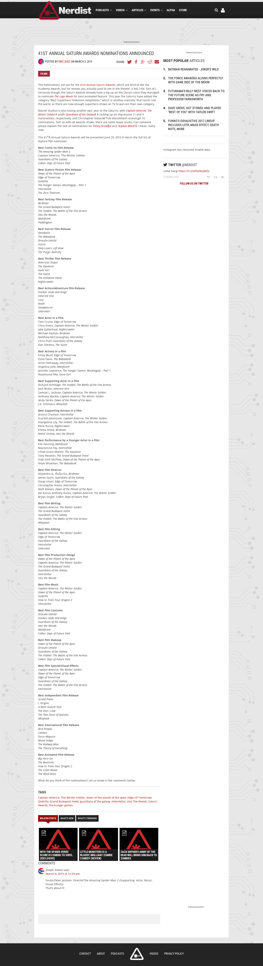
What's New (67, 818)
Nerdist (65, 11)
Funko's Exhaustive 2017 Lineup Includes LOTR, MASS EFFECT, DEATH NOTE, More (193, 125)
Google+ (143, 62)
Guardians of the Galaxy (80, 114)
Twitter (129, 62)
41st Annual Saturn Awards (97, 85)
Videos (120, 10)
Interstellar (118, 801)
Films (44, 73)
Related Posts (48, 818)
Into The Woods (137, 801)
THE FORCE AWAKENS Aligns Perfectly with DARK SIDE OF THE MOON (195, 80)
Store (183, 10)
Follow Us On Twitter (194, 183)
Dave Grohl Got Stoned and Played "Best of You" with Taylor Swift (194, 110)
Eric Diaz (64, 61)
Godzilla (43, 801)
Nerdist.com (137, 954)
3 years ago (171, 177)
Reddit (149, 62)
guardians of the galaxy (95, 801)
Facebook (136, 62)
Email (156, 62)
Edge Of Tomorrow (139, 797)
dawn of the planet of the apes (106, 797)
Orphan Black (126, 126)
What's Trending (87, 818)
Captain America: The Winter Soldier (61, 797)
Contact (85, 953)
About (101, 953)
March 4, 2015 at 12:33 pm (63, 874)
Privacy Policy (174, 953)
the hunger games (61, 805)
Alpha (171, 10)
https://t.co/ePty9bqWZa (193, 171)
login (223, 10)
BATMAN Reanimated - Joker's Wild (193, 69)
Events (155, 10)
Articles (137, 10)
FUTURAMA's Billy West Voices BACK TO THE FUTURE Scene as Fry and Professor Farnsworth (196, 95)
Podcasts (102, 10)
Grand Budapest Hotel (64, 801)
